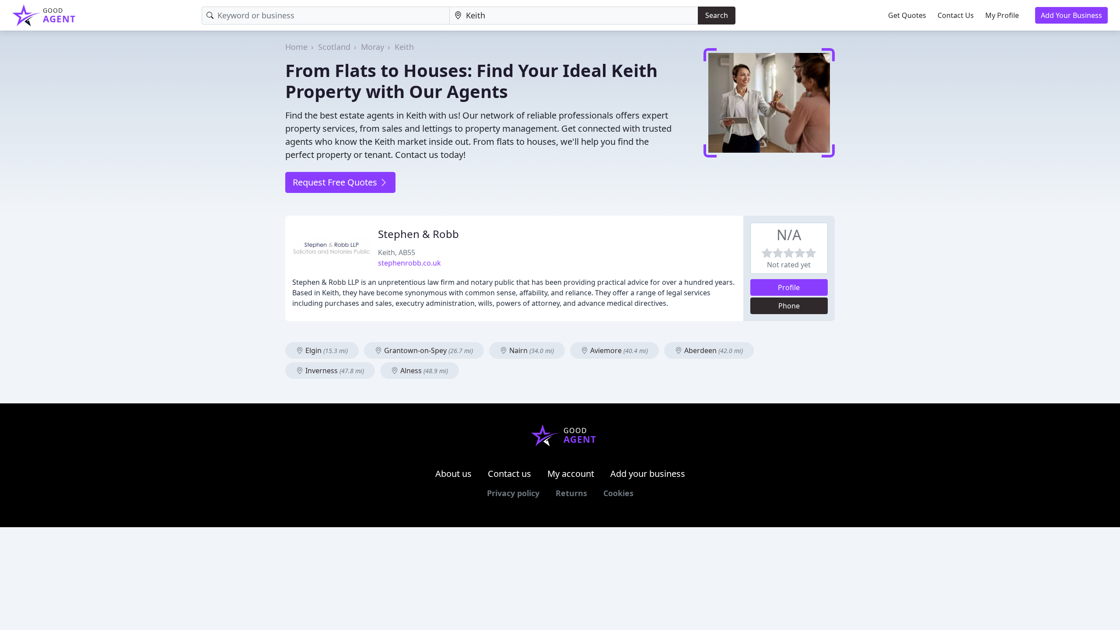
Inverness (334, 370)
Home (296, 47)
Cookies (618, 493)
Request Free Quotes (336, 182)
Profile (789, 287)
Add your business (647, 474)
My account (570, 474)
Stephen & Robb (418, 234)
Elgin (326, 350)
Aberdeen (712, 350)
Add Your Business (1071, 15)
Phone (789, 306)
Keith (404, 47)
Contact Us (956, 15)
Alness (423, 370)
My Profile (1002, 15)
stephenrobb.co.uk (409, 263)
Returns (571, 493)
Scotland (334, 47)
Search (716, 15)
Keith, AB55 (396, 252)
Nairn (531, 350)
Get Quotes (907, 15)
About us (453, 474)
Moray (372, 47)
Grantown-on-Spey (427, 350)
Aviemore (618, 350)
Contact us (509, 474)
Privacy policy (513, 493)
